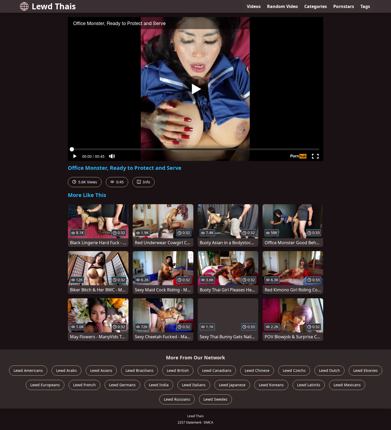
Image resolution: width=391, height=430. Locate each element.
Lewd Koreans (271, 384)
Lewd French (84, 384)
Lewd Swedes (215, 399)
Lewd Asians (101, 370)
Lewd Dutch (329, 370)
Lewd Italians (194, 384)
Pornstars (343, 6)
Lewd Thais (54, 6)
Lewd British (178, 370)
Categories (315, 6)
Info (146, 181)
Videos (254, 6)
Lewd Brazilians (139, 370)
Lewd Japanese (232, 384)
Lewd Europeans (45, 384)
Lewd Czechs (294, 370)
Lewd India (159, 384)
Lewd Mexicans (347, 384)
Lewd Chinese (257, 370)
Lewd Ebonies (365, 370)
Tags (365, 6)
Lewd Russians (177, 399)
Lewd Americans (28, 370)
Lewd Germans (122, 384)
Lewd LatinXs (308, 384)
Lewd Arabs (66, 370)
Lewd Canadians (216, 370)
